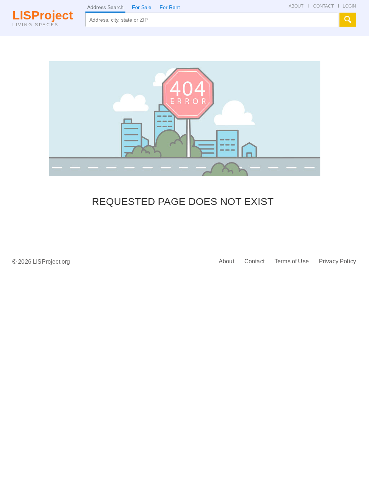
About (226, 261)
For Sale (141, 7)
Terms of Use (292, 261)
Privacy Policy (337, 261)
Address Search (105, 7)
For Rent (170, 7)
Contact (254, 261)
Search (347, 20)
